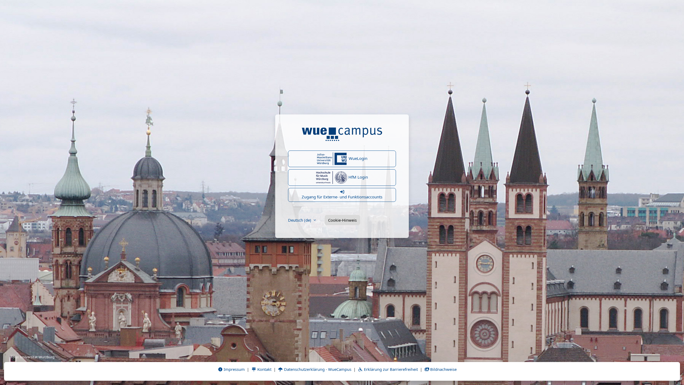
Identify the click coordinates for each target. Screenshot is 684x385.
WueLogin (357, 158)
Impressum (234, 369)
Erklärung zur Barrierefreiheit (390, 369)
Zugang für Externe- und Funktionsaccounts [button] (342, 196)
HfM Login (357, 177)
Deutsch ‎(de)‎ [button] (300, 220)
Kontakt (263, 369)
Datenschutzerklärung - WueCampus (317, 369)
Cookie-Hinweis (342, 220)
